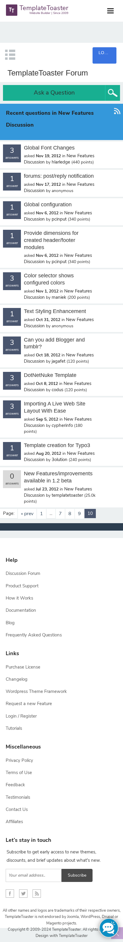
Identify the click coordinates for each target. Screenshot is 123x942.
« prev (27, 513)
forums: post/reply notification (59, 176)
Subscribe (77, 875)
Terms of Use (19, 773)
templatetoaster (67, 495)
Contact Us (17, 809)
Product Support (22, 586)
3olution (59, 460)
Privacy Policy (19, 760)
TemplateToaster (73, 935)
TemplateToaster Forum (47, 72)
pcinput (59, 219)
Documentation (21, 610)
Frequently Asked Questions (34, 635)
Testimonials (18, 797)
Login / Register (21, 716)
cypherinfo (62, 425)
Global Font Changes (49, 148)
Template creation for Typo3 (57, 445)
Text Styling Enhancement (55, 311)
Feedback (15, 785)
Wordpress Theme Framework (36, 691)
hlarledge (61, 162)
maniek (59, 297)
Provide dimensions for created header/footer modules (51, 240)
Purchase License (23, 667)
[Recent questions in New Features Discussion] (117, 122)
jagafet (58, 361)
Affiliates (14, 822)
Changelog (16, 679)
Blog (10, 623)
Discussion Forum (23, 573)
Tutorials (14, 728)
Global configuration (48, 204)
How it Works (19, 598)
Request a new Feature (29, 704)
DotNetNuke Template (50, 375)
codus (57, 390)
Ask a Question (54, 93)
